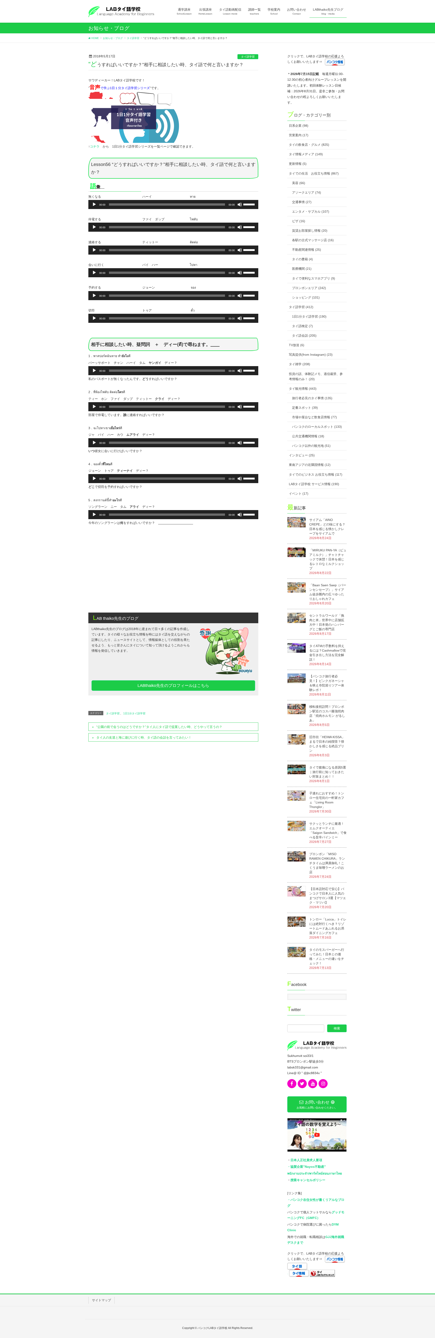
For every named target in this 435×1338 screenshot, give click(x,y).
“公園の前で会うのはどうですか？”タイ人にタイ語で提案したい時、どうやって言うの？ (159, 727)
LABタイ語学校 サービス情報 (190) (314, 484)
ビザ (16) (298, 221)
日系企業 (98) (298, 125)
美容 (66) (298, 183)
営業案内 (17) (298, 135)
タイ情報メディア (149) (306, 154)
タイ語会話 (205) (304, 335)
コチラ (94, 146)
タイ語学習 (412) (301, 307)
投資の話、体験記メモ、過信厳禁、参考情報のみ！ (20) (316, 376)
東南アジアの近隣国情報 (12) (310, 465)
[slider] (249, 204)
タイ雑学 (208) (299, 364)
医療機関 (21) (302, 268)
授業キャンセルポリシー (307, 1180)
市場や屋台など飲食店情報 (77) (314, 417)
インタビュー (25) (302, 455)
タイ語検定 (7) (302, 326)
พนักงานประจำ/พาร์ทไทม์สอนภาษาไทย (314, 1173)
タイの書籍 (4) (302, 259)
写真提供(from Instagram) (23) (311, 354)
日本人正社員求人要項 (306, 1160)
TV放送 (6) (296, 345)
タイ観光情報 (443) (303, 388)
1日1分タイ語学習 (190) (309, 316)
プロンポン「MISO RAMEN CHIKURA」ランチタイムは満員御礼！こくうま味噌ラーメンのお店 (327, 863)
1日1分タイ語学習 (134, 713)
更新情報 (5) (298, 163)
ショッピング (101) (306, 297)
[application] (173, 204)
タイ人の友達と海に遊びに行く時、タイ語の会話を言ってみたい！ (143, 737)
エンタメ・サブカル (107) (310, 211)
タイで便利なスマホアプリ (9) (313, 278)
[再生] (94, 204)
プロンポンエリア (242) (309, 288)
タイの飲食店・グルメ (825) (309, 144)
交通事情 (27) (302, 202)
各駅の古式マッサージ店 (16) (313, 240)
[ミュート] (239, 204)
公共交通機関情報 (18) (308, 436)
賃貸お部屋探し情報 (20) (309, 230)
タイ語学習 (248, 56)
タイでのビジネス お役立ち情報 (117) (315, 474)
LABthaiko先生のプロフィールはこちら (173, 685)
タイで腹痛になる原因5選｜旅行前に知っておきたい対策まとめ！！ (327, 772)
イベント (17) (298, 493)
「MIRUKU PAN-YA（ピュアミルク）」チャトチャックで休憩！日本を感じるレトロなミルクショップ (327, 559)
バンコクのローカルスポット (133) (317, 426)
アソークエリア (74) (306, 192)
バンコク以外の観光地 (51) (311, 446)
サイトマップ (101, 1300)
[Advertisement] (173, 574)
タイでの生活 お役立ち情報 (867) (314, 173)
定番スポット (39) (305, 407)
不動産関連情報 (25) (306, 249)
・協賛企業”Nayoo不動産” (306, 1166)
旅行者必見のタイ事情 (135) (312, 398)
